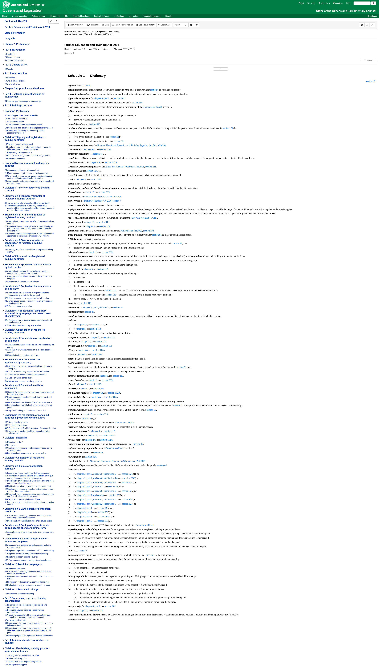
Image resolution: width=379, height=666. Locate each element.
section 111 (103, 521)
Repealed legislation (81, 16)
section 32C (127, 474)
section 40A (95, 124)
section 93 (118, 141)
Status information (15, 33)
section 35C (129, 478)
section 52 (126, 491)
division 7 (104, 307)
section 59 (151, 410)
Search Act (165, 25)
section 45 (98, 153)
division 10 (98, 495)
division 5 (97, 474)
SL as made (55, 16)
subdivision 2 (110, 474)
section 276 (148, 230)
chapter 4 (81, 516)
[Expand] (51, 21)
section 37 (126, 482)
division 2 (97, 499)
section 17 (138, 444)
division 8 (97, 491)
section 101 (228, 128)
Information (133, 16)
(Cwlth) (131, 145)
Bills (66, 16)
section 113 (96, 179)
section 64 (162, 465)
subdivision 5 (110, 504)
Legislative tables (101, 16)
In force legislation (19, 16)
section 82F (127, 504)
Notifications (119, 16)
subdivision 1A (111, 478)
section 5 (370, 81)
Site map (311, 3)
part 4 (89, 499)
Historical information (152, 16)
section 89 (102, 508)
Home (4, 16)
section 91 (182, 367)
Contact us (338, 3)
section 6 (86, 85)
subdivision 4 (110, 499)
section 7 (117, 200)
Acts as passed (38, 16)
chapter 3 (81, 508)
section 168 (111, 294)
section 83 (177, 243)
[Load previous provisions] (220, 69)
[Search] (373, 3)
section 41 (118, 307)
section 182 (119, 98)
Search (168, 16)
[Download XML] (186, 25)
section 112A (105, 149)
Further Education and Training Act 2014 (27, 27)
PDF (178, 25)
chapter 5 (81, 179)
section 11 (178, 405)
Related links (324, 3)
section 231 (150, 166)
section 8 (154, 89)
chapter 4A (89, 149)
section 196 (137, 102)
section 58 (86, 418)
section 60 (114, 495)
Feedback (372, 16)
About (301, 3)
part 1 (106, 98)
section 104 (103, 516)
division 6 (97, 478)
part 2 (95, 307)
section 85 (114, 136)
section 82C (127, 499)
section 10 (89, 311)
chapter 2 (87, 307)
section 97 (102, 512)
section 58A (92, 171)
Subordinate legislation (99, 25)
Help (348, 3)
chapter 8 (98, 98)
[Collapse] (56, 21)
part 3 (89, 521)
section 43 (113, 486)
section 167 (111, 290)
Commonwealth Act (152, 107)
